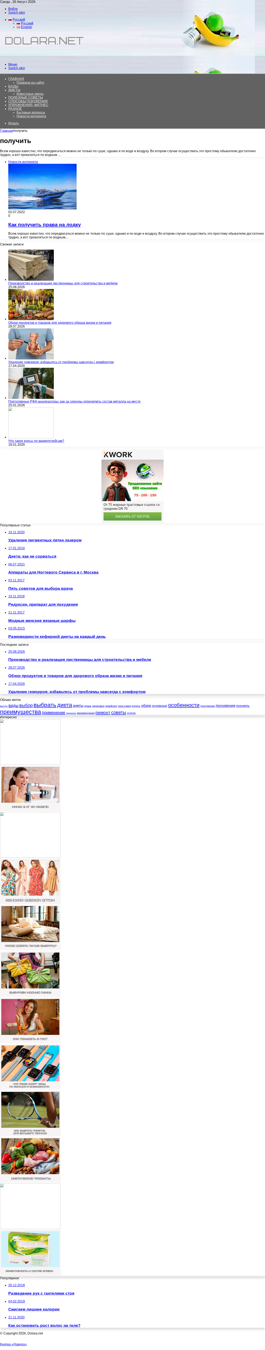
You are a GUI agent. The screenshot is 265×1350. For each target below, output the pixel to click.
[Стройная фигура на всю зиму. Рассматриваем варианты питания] (30, 763)
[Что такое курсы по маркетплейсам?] (31, 437)
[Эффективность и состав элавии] (30, 1274)
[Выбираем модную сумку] (30, 996)
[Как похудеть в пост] (30, 1042)
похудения (225, 705)
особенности (184, 705)
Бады (13, 86)
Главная (6, 130)
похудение (207, 706)
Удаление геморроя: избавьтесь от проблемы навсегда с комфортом (61, 362)
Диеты (14, 90)
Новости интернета (31, 116)
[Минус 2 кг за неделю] (30, 810)
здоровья (98, 706)
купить (136, 706)
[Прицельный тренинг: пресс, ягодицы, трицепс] (30, 1228)
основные (159, 706)
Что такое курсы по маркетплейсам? (36, 441)
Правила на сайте (30, 82)
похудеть (242, 706)
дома (87, 706)
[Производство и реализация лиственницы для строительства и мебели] (31, 279)
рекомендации (86, 713)
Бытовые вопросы (31, 112)
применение (53, 712)
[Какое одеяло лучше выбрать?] (30, 949)
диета (64, 705)
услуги (131, 713)
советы (118, 712)
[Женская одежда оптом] (30, 903)
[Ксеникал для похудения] (30, 856)
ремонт (102, 712)
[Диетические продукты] (30, 1181)
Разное (15, 108)
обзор (146, 706)
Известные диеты (30, 94)
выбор (26, 705)
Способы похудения (28, 101)
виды (13, 705)
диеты (78, 706)
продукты (71, 713)
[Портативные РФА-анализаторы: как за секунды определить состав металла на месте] (31, 397)
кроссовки (124, 706)
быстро (4, 706)
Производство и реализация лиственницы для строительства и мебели (63, 283)
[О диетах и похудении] (42, 57)
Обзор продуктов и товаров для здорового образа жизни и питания (59, 322)
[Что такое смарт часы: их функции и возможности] (30, 1088)
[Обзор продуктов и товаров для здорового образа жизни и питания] (31, 319)
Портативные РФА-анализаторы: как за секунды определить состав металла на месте (74, 401)
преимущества (20, 711)
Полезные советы (25, 97)
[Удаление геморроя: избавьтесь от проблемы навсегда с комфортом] (31, 358)
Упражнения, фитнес (28, 105)
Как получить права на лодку (44, 224)
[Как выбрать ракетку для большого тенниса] (30, 1135)
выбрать (45, 705)
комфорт (111, 706)
